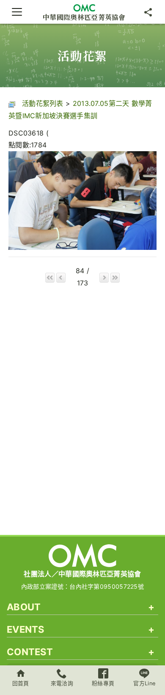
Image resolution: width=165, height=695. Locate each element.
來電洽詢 (62, 683)
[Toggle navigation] (17, 12)
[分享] (148, 12)
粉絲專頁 (103, 683)
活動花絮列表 (42, 103)
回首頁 (20, 683)
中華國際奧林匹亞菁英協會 (84, 16)
